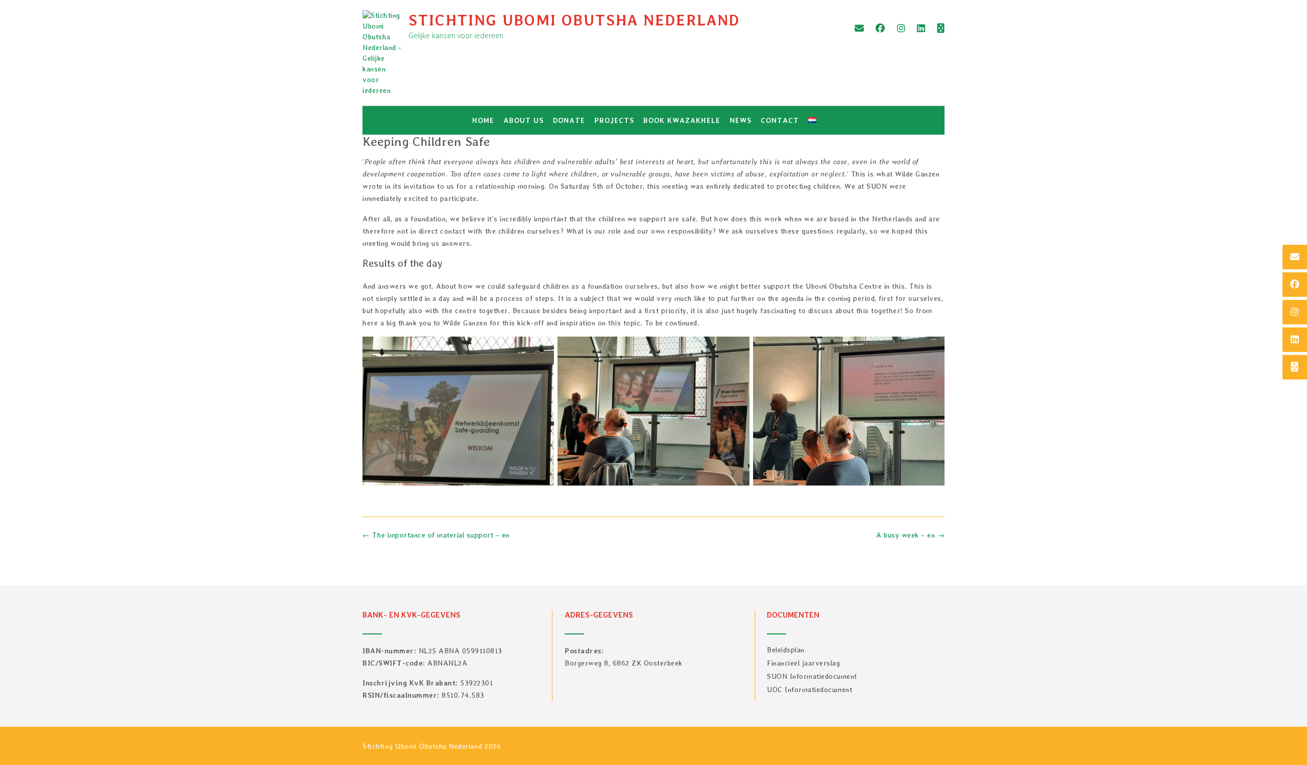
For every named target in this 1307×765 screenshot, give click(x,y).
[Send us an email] (859, 28)
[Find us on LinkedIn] (921, 28)
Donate (569, 120)
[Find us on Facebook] (880, 28)
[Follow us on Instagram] (901, 28)
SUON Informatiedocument (812, 676)
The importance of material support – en (436, 535)
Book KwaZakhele (681, 120)
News (741, 120)
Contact (780, 120)
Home (483, 120)
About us (523, 120)
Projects (614, 120)
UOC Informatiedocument (809, 689)
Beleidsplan (786, 650)
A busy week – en (910, 535)
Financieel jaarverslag (803, 663)
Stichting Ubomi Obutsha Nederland (574, 20)
